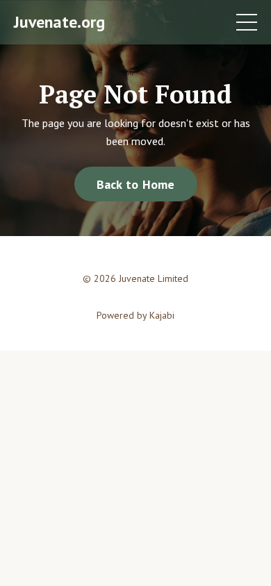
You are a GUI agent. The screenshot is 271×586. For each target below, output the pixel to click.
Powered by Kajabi (135, 315)
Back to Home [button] (136, 184)
